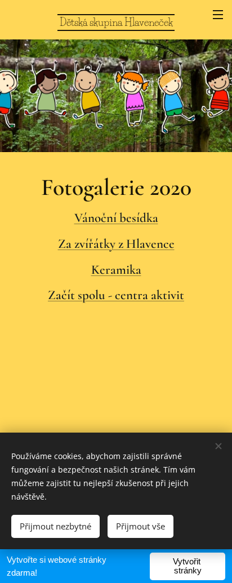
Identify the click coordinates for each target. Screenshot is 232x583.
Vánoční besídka (116, 218)
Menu (218, 14)
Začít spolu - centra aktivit (116, 295)
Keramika (116, 270)
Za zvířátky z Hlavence (116, 244)
